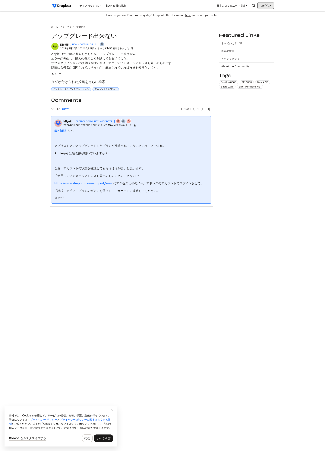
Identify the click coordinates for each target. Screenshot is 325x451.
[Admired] (129, 121)
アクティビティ (230, 58)
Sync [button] (262, 82)
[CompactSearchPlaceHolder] (253, 5)
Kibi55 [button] (64, 44)
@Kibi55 (60, 131)
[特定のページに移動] (208, 109)
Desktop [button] (228, 82)
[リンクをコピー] (132, 48)
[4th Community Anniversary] (118, 121)
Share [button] (227, 86)
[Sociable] (123, 121)
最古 (65, 109)
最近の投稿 (227, 51)
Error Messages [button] (250, 86)
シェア (56, 74)
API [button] (246, 82)
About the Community (235, 66)
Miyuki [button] (67, 121)
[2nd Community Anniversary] (102, 44)
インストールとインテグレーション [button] (71, 89)
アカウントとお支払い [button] (105, 89)
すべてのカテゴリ (231, 43)
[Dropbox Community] (61, 5)
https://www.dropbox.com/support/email (83, 183)
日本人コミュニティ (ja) (230, 5)
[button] (55, 46)
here (188, 15)
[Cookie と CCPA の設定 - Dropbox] (61, 426)
